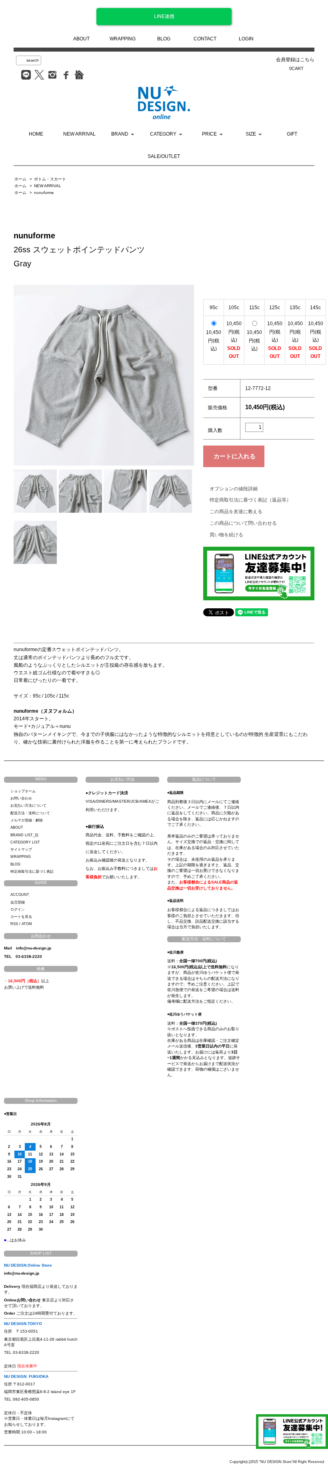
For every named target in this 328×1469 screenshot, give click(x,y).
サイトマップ (21, 849)
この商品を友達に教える (236, 511)
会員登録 (17, 902)
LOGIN (246, 39)
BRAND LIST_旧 (24, 835)
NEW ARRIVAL (79, 134)
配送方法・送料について (30, 813)
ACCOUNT (19, 895)
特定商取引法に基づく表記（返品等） (250, 500)
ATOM (27, 924)
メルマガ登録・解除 (26, 820)
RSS (14, 924)
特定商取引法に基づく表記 (32, 871)
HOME (36, 134)
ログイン (17, 909)
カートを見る (21, 917)
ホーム (20, 179)
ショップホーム (23, 791)
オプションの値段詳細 (234, 489)
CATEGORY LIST (25, 842)
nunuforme (44, 192)
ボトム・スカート (50, 179)
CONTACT (205, 39)
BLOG (163, 39)
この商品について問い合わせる (243, 523)
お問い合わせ (21, 798)
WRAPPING (123, 39)
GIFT (292, 134)
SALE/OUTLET (164, 156)
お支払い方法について (28, 805)
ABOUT (81, 39)
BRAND (119, 134)
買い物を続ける (226, 535)
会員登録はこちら (295, 59)
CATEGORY (163, 134)
